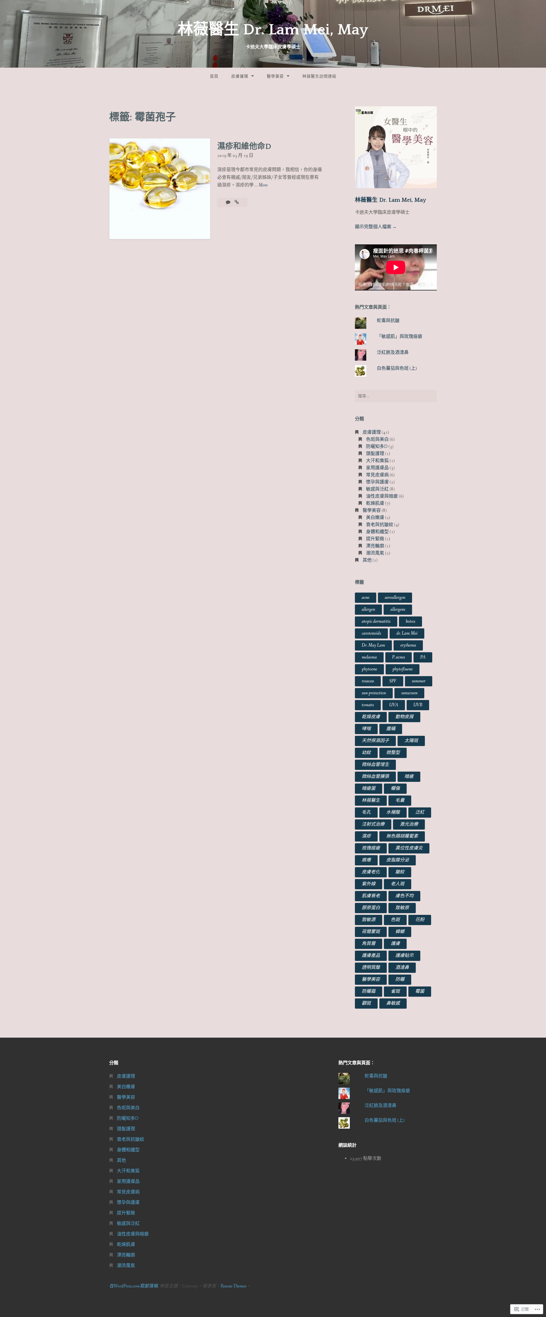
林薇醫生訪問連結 (319, 76)
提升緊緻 (375, 539)
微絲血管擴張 (375, 777)
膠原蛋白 (371, 908)
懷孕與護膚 (377, 482)
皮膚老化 (371, 872)
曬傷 (395, 789)
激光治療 (409, 824)
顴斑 (366, 1003)
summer (418, 681)
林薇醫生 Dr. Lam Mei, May (273, 29)
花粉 (419, 920)
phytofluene (402, 669)
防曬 (399, 979)
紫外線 (368, 884)
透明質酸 (371, 968)
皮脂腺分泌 (397, 860)
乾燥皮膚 (371, 717)
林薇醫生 (371, 800)
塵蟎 (390, 729)
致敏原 (402, 908)
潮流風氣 (375, 553)
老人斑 (397, 884)
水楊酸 (393, 812)
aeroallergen (395, 598)
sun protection (374, 693)
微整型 (393, 753)
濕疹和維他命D (244, 146)
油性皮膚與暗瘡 (382, 496)
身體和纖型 (377, 532)
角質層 (368, 944)
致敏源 (368, 920)
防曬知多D (377, 447)
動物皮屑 (404, 717)
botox (410, 621)
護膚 (395, 944)
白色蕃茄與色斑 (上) (397, 368)
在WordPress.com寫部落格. (134, 1286)
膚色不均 (404, 896)
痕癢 (366, 860)
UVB (417, 705)
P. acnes (398, 657)
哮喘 (366, 729)
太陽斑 (411, 741)
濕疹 (366, 836)
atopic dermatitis (376, 621)
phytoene (369, 669)
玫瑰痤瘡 (371, 848)
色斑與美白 (377, 440)
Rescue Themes (233, 1286)
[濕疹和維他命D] (237, 202)
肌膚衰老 (371, 896)
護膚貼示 (404, 956)
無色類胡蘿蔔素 (402, 836)
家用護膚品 (377, 468)
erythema (408, 645)
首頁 (214, 76)
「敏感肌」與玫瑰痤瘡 (399, 337)
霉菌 (419, 991)
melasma (369, 657)
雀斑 (395, 991)
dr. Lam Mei (406, 633)
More (263, 185)
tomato (368, 705)
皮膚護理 (239, 76)
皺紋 (399, 872)
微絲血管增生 (375, 765)
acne (365, 598)
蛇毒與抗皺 (388, 321)
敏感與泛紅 (377, 489)
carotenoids (371, 633)
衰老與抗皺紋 (379, 525)
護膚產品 (371, 956)
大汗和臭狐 (377, 461)
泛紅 (419, 812)
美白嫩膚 (375, 518)
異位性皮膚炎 (409, 848)
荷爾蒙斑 (371, 932)
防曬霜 (368, 991)
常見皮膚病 (377, 475)
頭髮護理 (375, 454)
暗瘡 (408, 777)
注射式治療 (373, 824)
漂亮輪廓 (375, 546)
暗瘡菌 (368, 789)
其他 (367, 560)
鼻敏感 (393, 1003)
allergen (368, 609)
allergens (397, 609)
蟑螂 (399, 932)
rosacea (368, 681)
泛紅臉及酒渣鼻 (393, 353)
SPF (392, 681)
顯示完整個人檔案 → (376, 227)
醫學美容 (275, 76)
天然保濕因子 (375, 741)
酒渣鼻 (402, 968)
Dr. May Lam (373, 645)
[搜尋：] (396, 396)
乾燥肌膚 (375, 503)
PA (422, 657)
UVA (393, 705)
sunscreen (409, 693)
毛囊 (399, 800)
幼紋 (366, 753)
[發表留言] (228, 202)
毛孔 (366, 812)
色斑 (395, 920)
